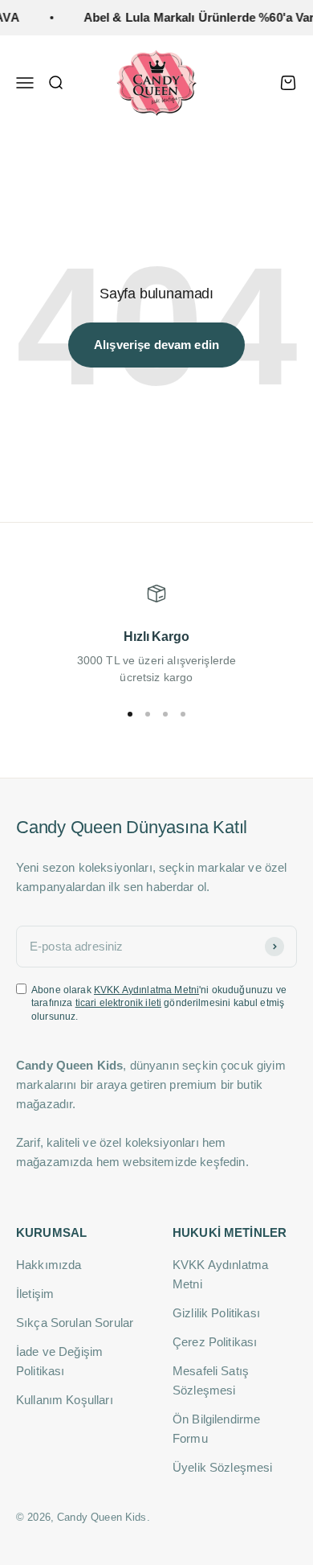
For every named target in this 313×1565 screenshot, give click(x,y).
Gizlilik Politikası (216, 1313)
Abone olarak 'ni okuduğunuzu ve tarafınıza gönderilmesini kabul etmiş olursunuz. (159, 1003)
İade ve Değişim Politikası (59, 1361)
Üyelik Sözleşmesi (223, 1467)
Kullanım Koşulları (64, 1400)
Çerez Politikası (215, 1342)
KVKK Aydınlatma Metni (146, 990)
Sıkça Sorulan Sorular (74, 1322)
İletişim (35, 1293)
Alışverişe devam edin (156, 344)
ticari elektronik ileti (118, 1002)
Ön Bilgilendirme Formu (216, 1428)
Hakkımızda (49, 1264)
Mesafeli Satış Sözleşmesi (211, 1380)
